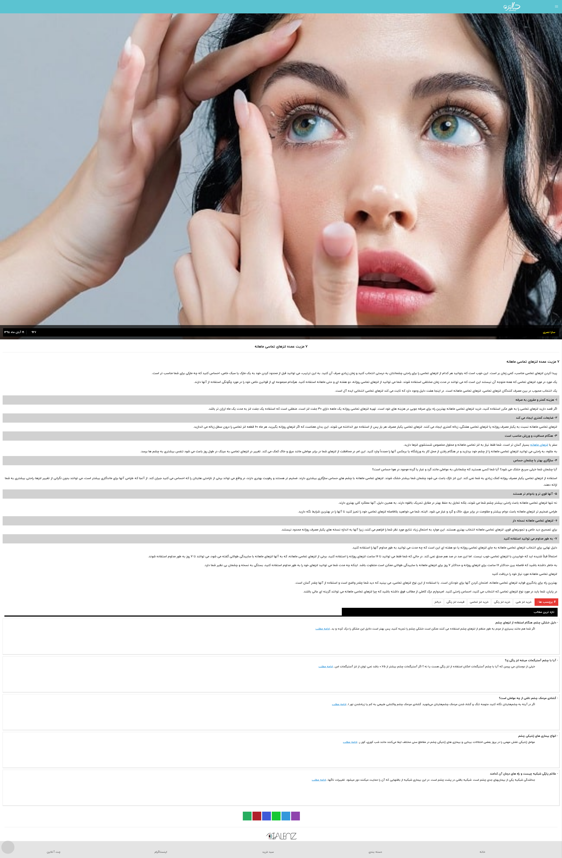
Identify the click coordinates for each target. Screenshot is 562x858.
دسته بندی (375, 852)
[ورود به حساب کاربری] (5, 6)
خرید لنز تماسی (479, 602)
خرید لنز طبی (523, 602)
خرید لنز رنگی (502, 602)
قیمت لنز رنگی (455, 602)
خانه (482, 852)
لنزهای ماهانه (539, 445)
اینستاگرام (161, 852)
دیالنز (437, 602)
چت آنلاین (53, 852)
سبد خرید (268, 852)
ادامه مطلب (322, 629)
